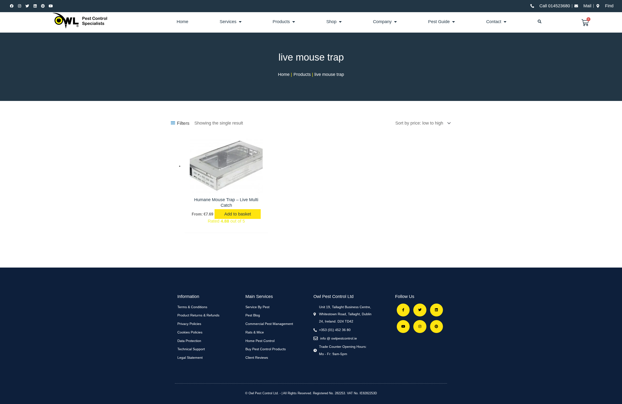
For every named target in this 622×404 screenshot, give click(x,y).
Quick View (226, 188)
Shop (331, 21)
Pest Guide (439, 21)
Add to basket (237, 214)
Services (228, 21)
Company (382, 21)
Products (281, 21)
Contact (493, 21)
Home (182, 21)
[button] (539, 21)
